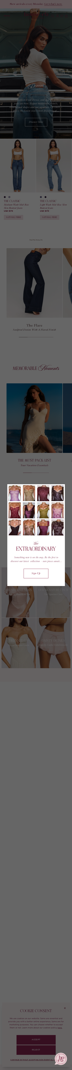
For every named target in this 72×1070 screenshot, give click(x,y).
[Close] (59, 491)
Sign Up (36, 573)
